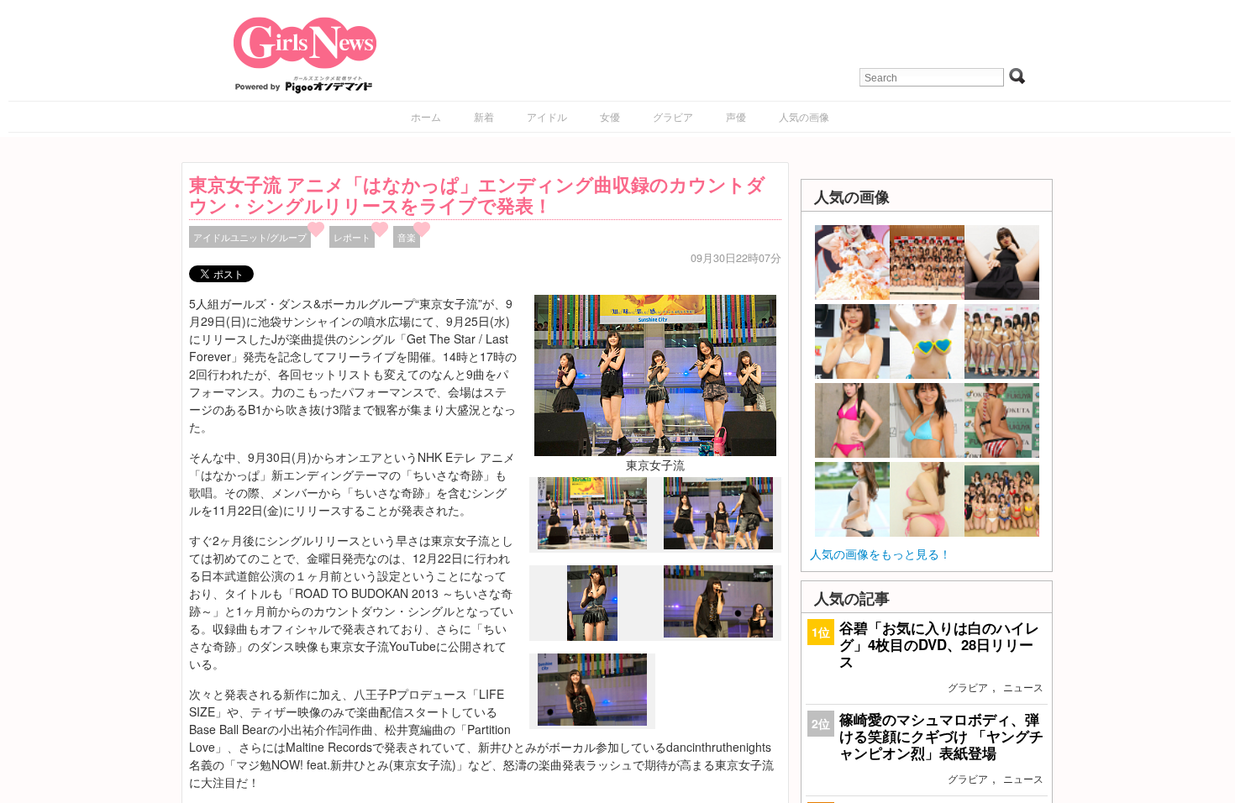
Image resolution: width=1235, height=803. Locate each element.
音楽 (406, 237)
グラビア (673, 116)
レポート (352, 237)
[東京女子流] (655, 373)
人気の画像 (804, 116)
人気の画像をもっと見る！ (880, 553)
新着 (484, 116)
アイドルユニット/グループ (250, 237)
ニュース (1023, 687)
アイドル (547, 116)
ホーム (426, 116)
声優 (736, 116)
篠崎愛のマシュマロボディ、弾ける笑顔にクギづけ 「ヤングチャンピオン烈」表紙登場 (941, 736)
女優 (610, 116)
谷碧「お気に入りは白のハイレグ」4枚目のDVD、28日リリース (939, 644)
